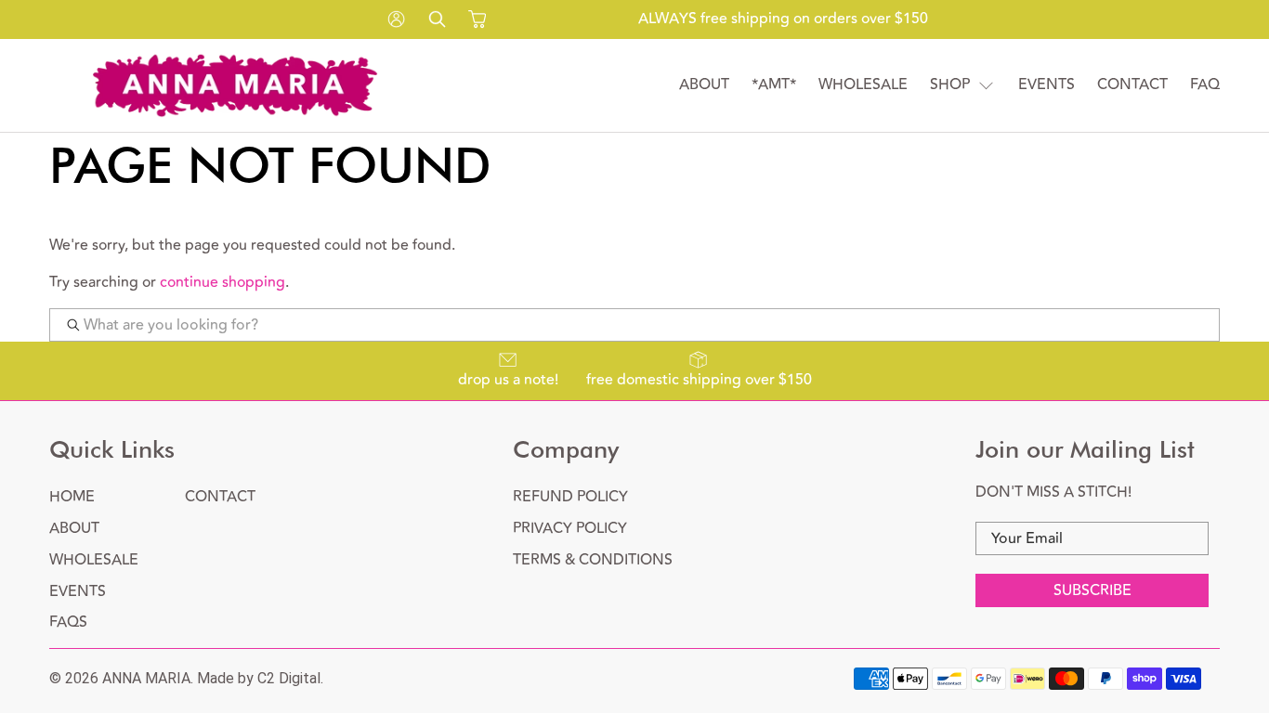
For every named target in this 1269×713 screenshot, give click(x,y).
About (704, 85)
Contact (1132, 85)
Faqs (68, 622)
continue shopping (222, 282)
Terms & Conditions (593, 560)
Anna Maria (146, 678)
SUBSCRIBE (1092, 590)
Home (72, 497)
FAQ (1205, 85)
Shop (950, 85)
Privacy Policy (570, 528)
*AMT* (774, 85)
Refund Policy (570, 497)
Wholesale (863, 85)
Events (1046, 85)
